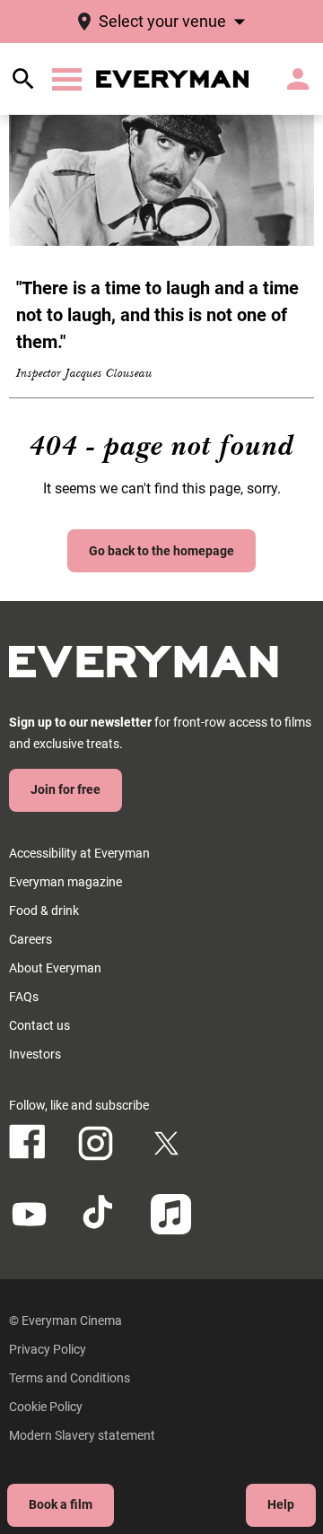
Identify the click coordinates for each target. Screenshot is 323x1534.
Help (280, 1504)
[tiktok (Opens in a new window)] (100, 1214)
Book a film (60, 1504)
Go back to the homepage (161, 551)
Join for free (65, 789)
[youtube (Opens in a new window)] (29, 1214)
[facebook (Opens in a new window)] (27, 1141)
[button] (67, 79)
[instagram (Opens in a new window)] (95, 1143)
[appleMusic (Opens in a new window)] (171, 1214)
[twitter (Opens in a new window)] (166, 1143)
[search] (23, 79)
